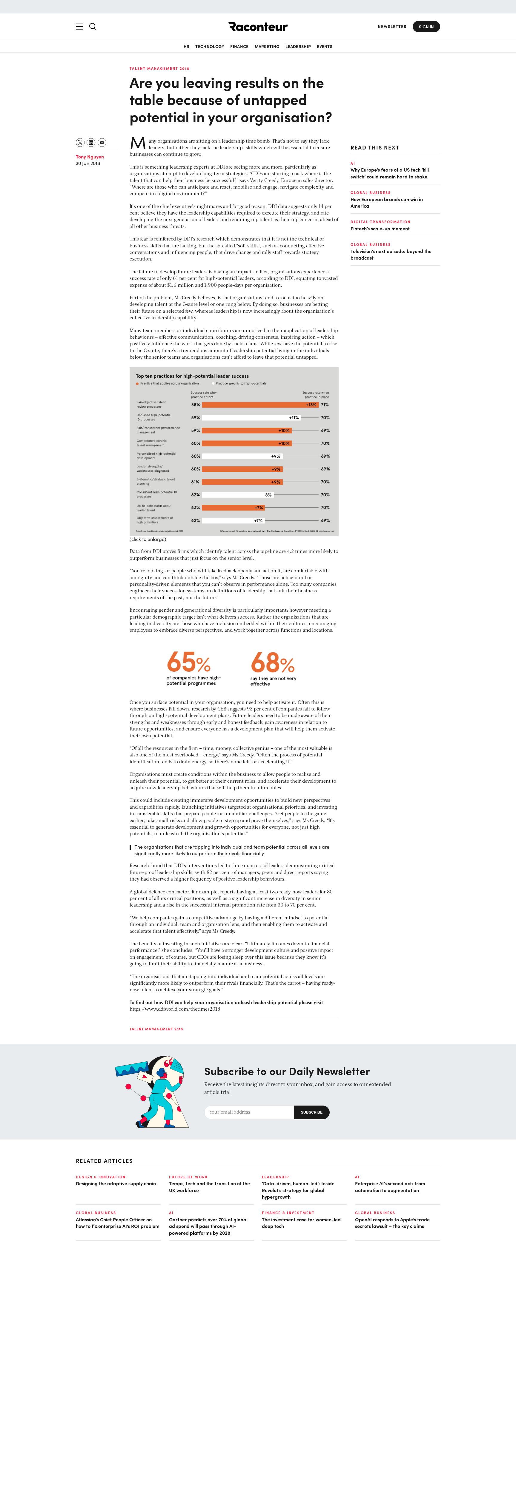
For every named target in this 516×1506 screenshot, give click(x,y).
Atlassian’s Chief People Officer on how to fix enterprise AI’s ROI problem (117, 1222)
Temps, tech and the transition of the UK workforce (209, 1186)
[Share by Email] (102, 142)
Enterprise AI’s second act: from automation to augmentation (390, 1186)
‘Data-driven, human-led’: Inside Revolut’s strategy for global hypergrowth (298, 1190)
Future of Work (188, 1176)
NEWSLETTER (392, 26)
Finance (239, 46)
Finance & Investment (288, 1212)
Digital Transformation (381, 222)
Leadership (298, 46)
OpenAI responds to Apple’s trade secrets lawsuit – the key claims (392, 1222)
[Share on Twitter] (80, 142)
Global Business (371, 192)
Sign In (426, 27)
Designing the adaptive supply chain (116, 1183)
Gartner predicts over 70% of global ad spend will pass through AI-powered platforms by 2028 (208, 1226)
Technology (209, 46)
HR (187, 46)
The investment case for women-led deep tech (301, 1222)
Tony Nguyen (90, 156)
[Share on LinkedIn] (91, 142)
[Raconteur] (258, 26)
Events (324, 46)
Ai (353, 163)
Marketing (267, 46)
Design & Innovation (101, 1176)
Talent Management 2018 (160, 68)
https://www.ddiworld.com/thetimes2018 (175, 1009)
